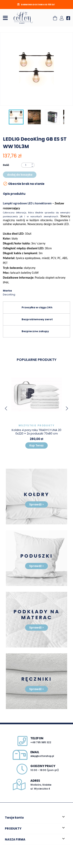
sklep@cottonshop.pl (42, 756)
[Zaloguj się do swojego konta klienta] (61, 18)
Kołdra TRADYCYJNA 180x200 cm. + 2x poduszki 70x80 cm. (36, 431)
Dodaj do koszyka (19, 175)
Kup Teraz (36, 445)
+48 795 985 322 (40, 742)
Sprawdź (36, 504)
